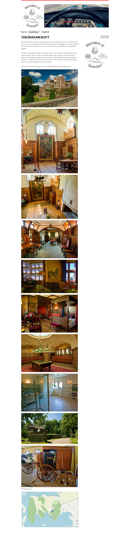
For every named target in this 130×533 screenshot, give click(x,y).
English (45, 32)
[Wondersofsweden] (65, 15)
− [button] (76, 523)
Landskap (33, 32)
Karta (24, 32)
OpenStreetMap (76, 526)
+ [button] (76, 521)
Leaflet (67, 526)
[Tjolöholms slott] (52, 511)
